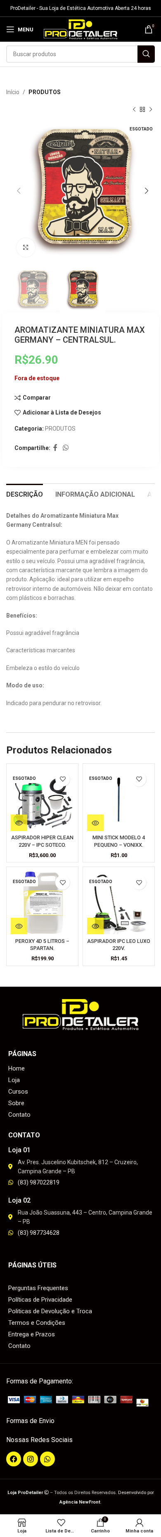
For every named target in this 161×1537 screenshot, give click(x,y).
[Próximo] (151, 110)
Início (12, 92)
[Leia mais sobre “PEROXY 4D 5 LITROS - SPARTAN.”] (19, 926)
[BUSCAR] (146, 54)
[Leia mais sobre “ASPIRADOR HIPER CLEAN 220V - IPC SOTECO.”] (19, 823)
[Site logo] (81, 29)
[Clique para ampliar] (26, 247)
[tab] (24, 493)
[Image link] (80, 1400)
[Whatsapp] (47, 1459)
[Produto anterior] (134, 110)
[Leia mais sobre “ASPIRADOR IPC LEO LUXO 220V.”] (95, 926)
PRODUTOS (44, 92)
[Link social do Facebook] (55, 448)
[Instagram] (30, 1459)
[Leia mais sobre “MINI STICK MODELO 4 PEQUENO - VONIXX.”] (95, 823)
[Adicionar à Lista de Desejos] (62, 779)
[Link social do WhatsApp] (65, 448)
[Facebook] (13, 1459)
